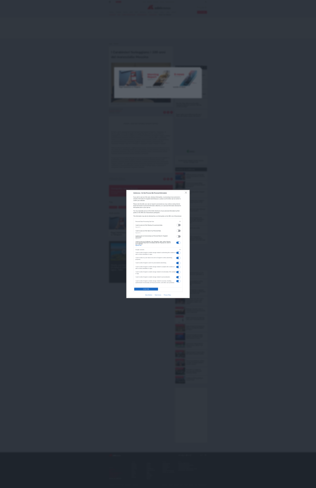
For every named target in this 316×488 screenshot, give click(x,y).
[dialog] (158, 244)
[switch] (178, 225)
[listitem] (158, 221)
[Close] (186, 193)
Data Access (158, 295)
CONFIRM (146, 289)
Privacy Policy (167, 295)
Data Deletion (148, 295)
